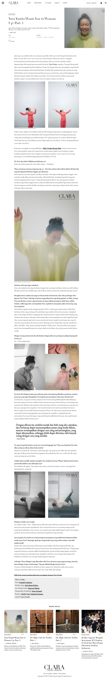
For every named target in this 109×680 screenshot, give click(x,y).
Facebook (39, 37)
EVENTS (65, 3)
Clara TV (57, 3)
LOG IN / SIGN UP (91, 3)
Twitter (45, 37)
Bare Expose (12, 14)
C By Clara (48, 3)
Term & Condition (48, 673)
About (29, 3)
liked (12, 41)
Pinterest (51, 37)
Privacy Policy (62, 673)
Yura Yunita (12, 37)
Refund (55, 673)
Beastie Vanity (85, 634)
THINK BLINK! (38, 3)
